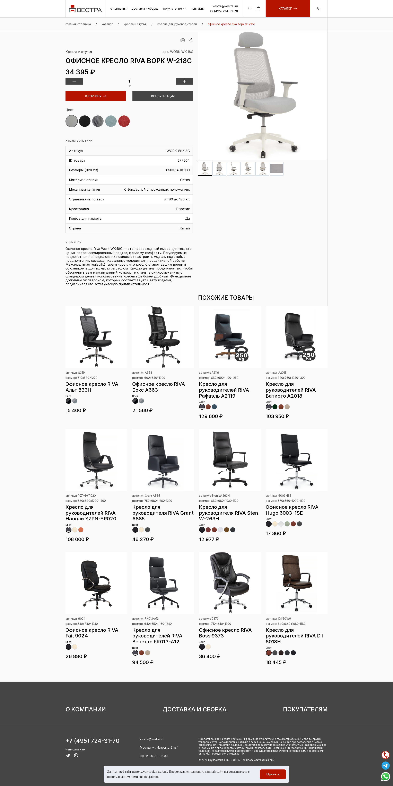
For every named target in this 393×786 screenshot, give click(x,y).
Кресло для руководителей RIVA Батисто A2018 (291, 390)
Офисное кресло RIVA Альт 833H (92, 387)
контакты (197, 8)
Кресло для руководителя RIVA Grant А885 (163, 513)
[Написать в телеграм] (386, 765)
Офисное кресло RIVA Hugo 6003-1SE (292, 510)
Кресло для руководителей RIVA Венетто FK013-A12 (157, 636)
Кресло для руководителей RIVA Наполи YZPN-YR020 (91, 513)
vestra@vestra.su (225, 6)
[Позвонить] (386, 755)
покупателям (172, 8)
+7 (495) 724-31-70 (223, 11)
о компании (118, 8)
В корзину (93, 96)
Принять (272, 774)
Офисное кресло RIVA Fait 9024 (92, 633)
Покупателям (305, 709)
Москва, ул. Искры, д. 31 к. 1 (159, 747)
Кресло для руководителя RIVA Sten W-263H (228, 513)
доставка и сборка (144, 8)
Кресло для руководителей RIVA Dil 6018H (294, 636)
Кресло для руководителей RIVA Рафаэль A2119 (224, 390)
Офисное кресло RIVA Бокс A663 (158, 387)
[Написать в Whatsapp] (385, 776)
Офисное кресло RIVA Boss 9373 (225, 633)
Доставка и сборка (195, 709)
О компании (86, 709)
